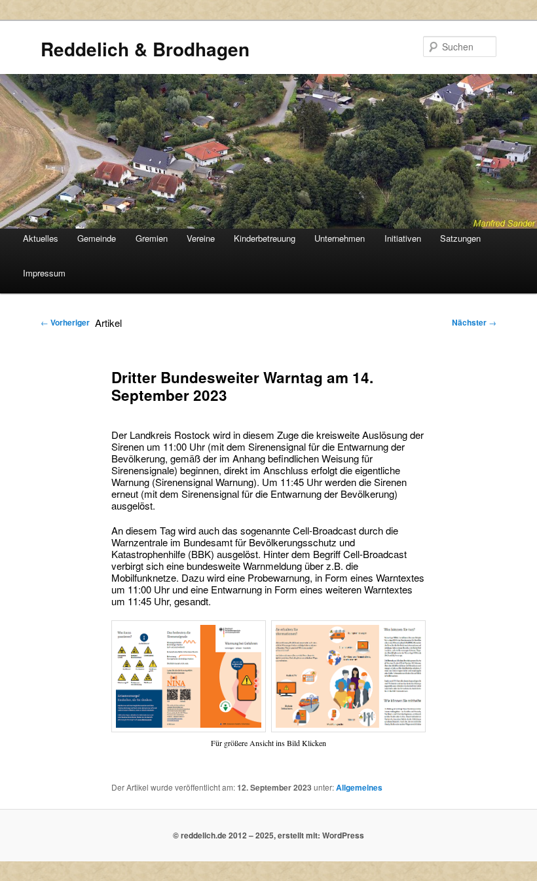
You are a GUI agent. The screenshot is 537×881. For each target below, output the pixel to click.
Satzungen (460, 238)
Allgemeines (359, 787)
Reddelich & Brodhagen (145, 48)
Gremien (152, 238)
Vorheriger (65, 322)
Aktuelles (40, 238)
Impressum (44, 273)
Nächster (474, 322)
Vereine (201, 238)
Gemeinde (96, 238)
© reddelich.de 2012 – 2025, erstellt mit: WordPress (268, 835)
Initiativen (402, 238)
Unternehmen (339, 238)
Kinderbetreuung (264, 238)
